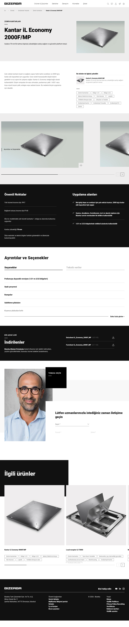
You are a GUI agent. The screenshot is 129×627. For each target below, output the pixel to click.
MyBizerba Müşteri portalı (58, 601)
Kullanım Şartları (113, 609)
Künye (109, 599)
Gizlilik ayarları (112, 611)
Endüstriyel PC (114, 103)
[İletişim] (112, 3)
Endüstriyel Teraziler (23, 10)
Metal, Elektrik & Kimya (85, 96)
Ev (5, 10)
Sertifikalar (111, 606)
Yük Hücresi (100, 96)
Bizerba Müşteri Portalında (14, 349)
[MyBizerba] (116, 3)
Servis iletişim (54, 599)
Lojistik (110, 96)
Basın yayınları (54, 609)
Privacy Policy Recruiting (116, 604)
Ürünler (12, 10)
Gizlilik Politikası (113, 601)
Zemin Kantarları (37, 10)
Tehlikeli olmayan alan (85, 100)
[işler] (120, 3)
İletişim (51, 604)
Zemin (80, 106)
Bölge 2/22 (107, 93)
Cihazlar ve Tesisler (102, 100)
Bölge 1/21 (96, 93)
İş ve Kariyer (53, 606)
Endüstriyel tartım (83, 103)
